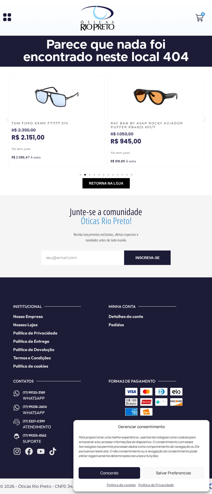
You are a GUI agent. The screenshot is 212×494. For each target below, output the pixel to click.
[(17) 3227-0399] (16, 422)
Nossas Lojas (25, 324)
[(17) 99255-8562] (16, 436)
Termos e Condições (32, 357)
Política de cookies (121, 485)
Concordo (109, 473)
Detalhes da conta (126, 316)
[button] (7, 119)
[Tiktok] (53, 451)
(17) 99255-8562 (34, 435)
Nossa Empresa (28, 316)
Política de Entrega (31, 341)
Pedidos (116, 324)
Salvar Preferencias (173, 473)
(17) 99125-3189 (34, 392)
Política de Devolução (33, 349)
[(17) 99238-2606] (16, 407)
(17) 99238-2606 (35, 407)
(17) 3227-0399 (34, 421)
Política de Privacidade (156, 485)
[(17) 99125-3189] (16, 393)
